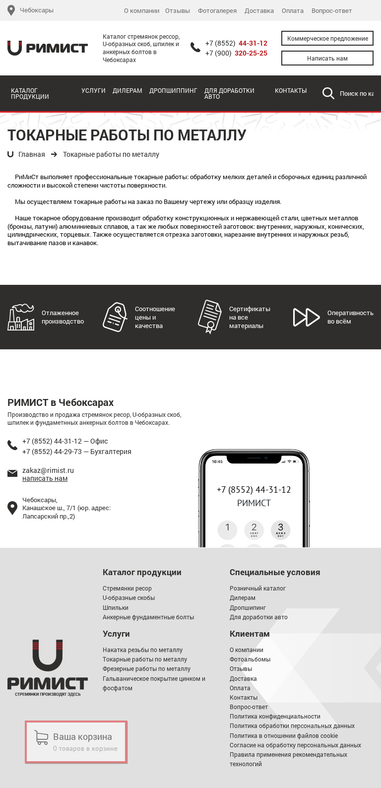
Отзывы (177, 10)
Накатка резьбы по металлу (143, 650)
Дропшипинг (248, 607)
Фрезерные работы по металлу (146, 668)
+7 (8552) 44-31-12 (254, 489)
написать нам (44, 478)
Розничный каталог (258, 588)
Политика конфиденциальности (275, 716)
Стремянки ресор (127, 588)
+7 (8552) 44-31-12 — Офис (65, 441)
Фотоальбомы (250, 659)
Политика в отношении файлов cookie (284, 735)
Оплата (293, 10)
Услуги (93, 90)
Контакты (291, 90)
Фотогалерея (217, 10)
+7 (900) (236, 53)
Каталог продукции (30, 93)
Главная (31, 154)
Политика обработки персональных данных (292, 725)
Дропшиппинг (173, 90)
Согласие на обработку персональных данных (295, 745)
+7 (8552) (236, 43)
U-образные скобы (129, 597)
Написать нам (327, 58)
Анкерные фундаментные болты (148, 617)
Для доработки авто (229, 93)
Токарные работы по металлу (111, 154)
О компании (141, 10)
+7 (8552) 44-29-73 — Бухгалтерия (76, 451)
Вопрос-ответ (332, 10)
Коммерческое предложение (327, 38)
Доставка (259, 10)
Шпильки (115, 607)
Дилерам (127, 90)
